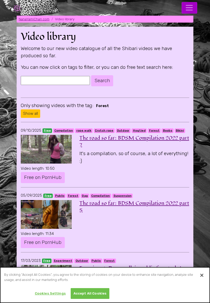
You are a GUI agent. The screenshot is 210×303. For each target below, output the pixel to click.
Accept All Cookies (90, 293)
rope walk (83, 130)
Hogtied (139, 130)
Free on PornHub (42, 177)
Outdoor (123, 130)
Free (47, 130)
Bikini (180, 130)
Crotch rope (104, 130)
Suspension (122, 195)
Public (60, 195)
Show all (30, 113)
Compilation (63, 130)
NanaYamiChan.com (34, 19)
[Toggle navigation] (189, 8)
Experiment (63, 260)
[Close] (201, 275)
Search (102, 80)
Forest (154, 130)
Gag (85, 195)
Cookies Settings (50, 293)
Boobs (167, 130)
